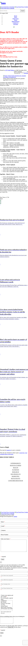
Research (15, 472)
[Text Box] (7, 605)
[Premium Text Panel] (7, 603)
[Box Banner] (7, 602)
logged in (8, 450)
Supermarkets (16, 463)
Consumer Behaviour (15, 480)
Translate (26, 73)
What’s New (16, 18)
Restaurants (15, 478)
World (15, 20)
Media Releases (15, 21)
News (15, 17)
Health (15, 467)
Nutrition (15, 469)
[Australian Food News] (3, 3)
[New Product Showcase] (7, 607)
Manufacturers (15, 465)
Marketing (15, 476)
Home (15, 16)
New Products (16, 474)
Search (22, 10)
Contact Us (15, 23)
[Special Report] (7, 606)
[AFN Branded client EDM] (7, 609)
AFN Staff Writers (9, 70)
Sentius (15, 516)
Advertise (15, 24)
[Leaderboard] (7, 601)
